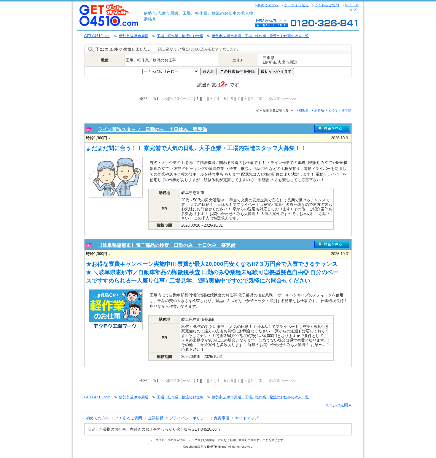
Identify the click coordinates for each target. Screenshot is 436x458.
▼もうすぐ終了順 (338, 110)
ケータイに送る (296, 5)
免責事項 (221, 418)
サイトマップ (352, 7)
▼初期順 (302, 110)
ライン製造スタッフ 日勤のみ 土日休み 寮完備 (152, 129)
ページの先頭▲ (338, 405)
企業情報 (155, 418)
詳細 (332, 128)
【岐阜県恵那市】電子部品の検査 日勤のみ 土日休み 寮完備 (166, 245)
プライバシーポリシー (188, 418)
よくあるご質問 (326, 5)
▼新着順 (317, 110)
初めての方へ (268, 5)
